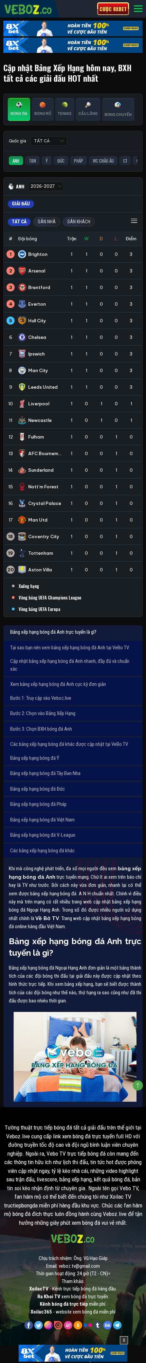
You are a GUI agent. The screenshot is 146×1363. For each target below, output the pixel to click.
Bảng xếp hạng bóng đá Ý (34, 758)
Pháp (78, 160)
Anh (16, 160)
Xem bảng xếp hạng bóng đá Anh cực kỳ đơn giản (58, 684)
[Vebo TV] (28, 8)
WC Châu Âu (103, 160)
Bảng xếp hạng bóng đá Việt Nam (42, 820)
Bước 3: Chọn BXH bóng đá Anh (41, 729)
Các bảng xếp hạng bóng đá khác (42, 851)
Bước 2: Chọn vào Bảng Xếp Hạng (42, 713)
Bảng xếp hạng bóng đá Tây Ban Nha (45, 773)
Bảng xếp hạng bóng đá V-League (42, 835)
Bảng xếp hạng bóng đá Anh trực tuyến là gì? (53, 632)
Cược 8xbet (113, 9)
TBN (32, 160)
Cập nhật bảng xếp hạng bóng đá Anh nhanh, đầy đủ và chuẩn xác (69, 665)
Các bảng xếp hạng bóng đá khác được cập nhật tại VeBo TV (69, 744)
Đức (61, 160)
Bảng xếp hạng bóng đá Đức (37, 789)
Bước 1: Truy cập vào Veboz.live (40, 698)
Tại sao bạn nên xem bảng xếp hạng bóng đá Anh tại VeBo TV (69, 648)
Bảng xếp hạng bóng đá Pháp (38, 804)
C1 (125, 160)
